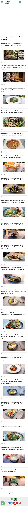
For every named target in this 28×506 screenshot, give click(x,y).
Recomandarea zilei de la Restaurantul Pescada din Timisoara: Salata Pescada (12, 112)
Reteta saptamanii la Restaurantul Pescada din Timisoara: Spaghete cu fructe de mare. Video (13, 89)
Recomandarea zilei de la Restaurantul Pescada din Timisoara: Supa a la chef (12, 134)
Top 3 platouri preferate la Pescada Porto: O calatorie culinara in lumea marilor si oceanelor (13, 67)
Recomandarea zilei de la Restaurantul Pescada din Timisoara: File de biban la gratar (12, 336)
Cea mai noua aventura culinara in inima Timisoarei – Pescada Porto (12, 471)
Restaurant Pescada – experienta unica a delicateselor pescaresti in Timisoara (12, 44)
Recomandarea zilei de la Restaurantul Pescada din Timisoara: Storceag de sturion (13, 448)
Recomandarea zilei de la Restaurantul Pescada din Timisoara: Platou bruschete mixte (12, 404)
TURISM (3, 62)
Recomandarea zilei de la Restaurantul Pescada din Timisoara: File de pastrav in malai (12, 269)
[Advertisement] (14, 20)
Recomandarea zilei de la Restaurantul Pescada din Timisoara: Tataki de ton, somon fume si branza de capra (13, 291)
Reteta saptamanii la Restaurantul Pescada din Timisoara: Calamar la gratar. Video (13, 201)
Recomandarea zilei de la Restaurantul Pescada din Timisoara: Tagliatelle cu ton (12, 224)
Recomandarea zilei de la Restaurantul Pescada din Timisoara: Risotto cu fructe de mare (13, 359)
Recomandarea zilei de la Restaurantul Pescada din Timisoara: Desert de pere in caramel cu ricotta (12, 381)
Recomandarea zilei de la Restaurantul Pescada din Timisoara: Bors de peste (12, 156)
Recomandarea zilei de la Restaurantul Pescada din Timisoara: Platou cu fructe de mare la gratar (13, 246)
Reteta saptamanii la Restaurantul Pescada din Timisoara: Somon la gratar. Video (13, 426)
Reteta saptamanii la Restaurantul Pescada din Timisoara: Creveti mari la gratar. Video (13, 313)
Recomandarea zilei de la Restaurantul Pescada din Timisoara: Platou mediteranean (13, 179)
